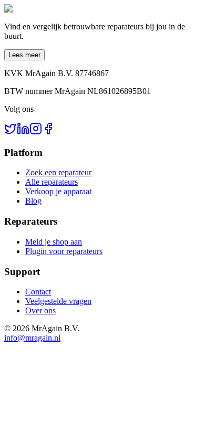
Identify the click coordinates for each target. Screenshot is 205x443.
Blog (33, 200)
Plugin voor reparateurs (63, 251)
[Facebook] (48, 132)
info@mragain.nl (32, 337)
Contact (38, 291)
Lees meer (24, 55)
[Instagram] (35, 132)
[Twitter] (10, 132)
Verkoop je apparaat (58, 191)
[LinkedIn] (23, 132)
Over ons (40, 310)
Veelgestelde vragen (58, 301)
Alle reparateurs (51, 181)
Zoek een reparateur (58, 172)
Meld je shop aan (53, 241)
